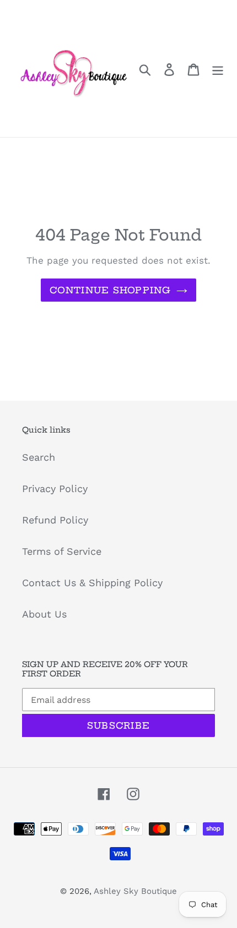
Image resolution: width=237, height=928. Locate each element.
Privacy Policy (55, 488)
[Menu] (218, 68)
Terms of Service (61, 551)
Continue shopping (110, 290)
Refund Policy (55, 520)
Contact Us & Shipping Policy (92, 582)
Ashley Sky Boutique (135, 891)
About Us (44, 614)
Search (38, 457)
